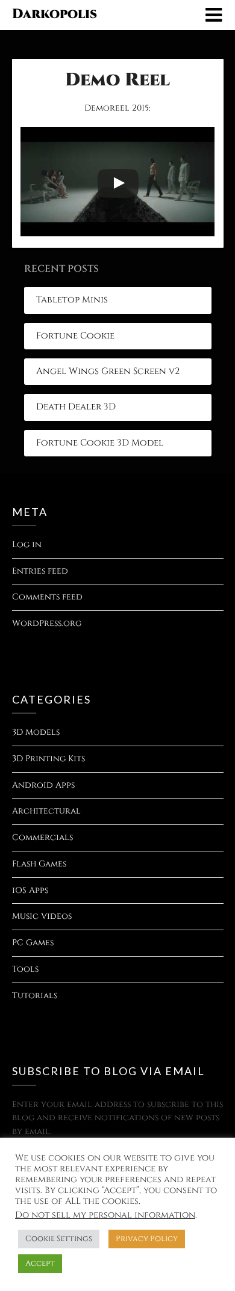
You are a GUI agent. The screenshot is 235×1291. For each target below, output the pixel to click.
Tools (25, 969)
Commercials (42, 837)
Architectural (46, 811)
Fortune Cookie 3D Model (99, 443)
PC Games (33, 942)
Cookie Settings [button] (58, 1238)
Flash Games (39, 863)
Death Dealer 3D (76, 406)
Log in (27, 544)
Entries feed (40, 571)
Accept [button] (40, 1263)
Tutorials (34, 995)
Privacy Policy (147, 1238)
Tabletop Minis (72, 299)
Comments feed (47, 597)
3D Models (36, 732)
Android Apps (43, 785)
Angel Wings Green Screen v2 (108, 371)
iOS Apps (30, 890)
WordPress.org (46, 623)
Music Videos (42, 916)
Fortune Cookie (75, 336)
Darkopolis (54, 14)
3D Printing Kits (48, 758)
